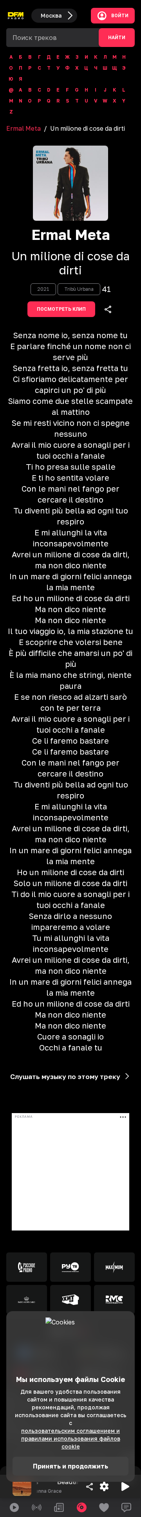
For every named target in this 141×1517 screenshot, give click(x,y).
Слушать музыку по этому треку (65, 1076)
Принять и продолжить (70, 1466)
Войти (119, 15)
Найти (116, 37)
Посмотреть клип (61, 309)
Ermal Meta (23, 128)
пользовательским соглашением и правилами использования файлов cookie (70, 1438)
